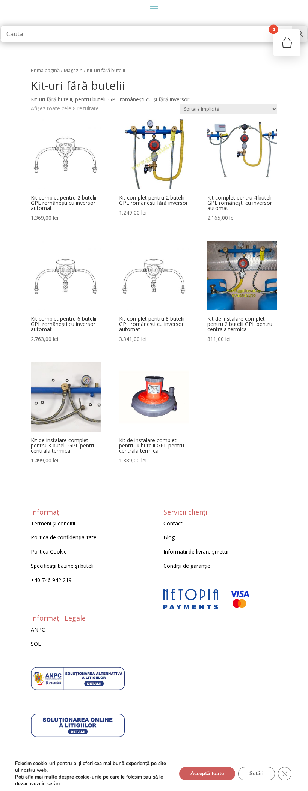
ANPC (38, 629)
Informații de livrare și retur (196, 551)
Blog (169, 537)
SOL (36, 643)
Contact (173, 523)
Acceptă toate (207, 773)
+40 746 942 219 (51, 580)
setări (53, 783)
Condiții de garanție (186, 565)
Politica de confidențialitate (64, 537)
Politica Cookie (49, 551)
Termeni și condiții (53, 523)
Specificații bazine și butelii (63, 565)
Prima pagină (45, 70)
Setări (256, 773)
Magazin (73, 70)
